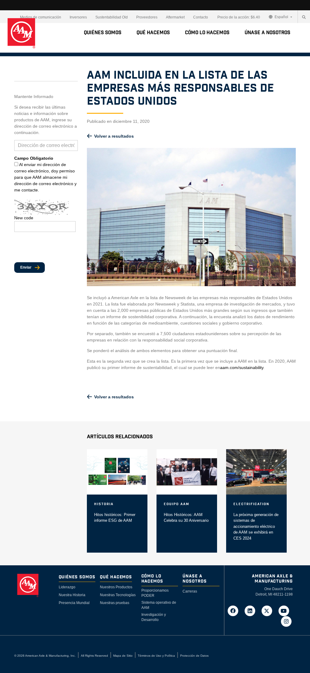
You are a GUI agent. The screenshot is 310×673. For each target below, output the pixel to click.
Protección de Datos (194, 655)
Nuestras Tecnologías (118, 595)
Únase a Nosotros (267, 33)
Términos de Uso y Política (156, 655)
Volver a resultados (114, 136)
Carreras (190, 591)
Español (281, 17)
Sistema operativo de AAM (158, 605)
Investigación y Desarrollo (153, 617)
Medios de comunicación (40, 17)
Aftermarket (175, 17)
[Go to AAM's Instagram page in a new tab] (286, 621)
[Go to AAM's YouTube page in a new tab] (285, 610)
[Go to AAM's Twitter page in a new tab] (268, 610)
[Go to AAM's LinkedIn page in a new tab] (251, 610)
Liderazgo (67, 587)
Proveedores (146, 17)
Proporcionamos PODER (155, 593)
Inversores (78, 17)
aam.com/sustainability (241, 367)
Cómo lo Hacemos (207, 33)
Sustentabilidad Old (111, 17)
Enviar (25, 267)
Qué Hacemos (153, 33)
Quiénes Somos (102, 33)
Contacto (200, 17)
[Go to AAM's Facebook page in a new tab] (234, 610)
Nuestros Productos (116, 587)
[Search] (304, 17)
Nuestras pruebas (114, 603)
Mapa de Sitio (123, 655)
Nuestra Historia (72, 595)
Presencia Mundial (74, 603)
